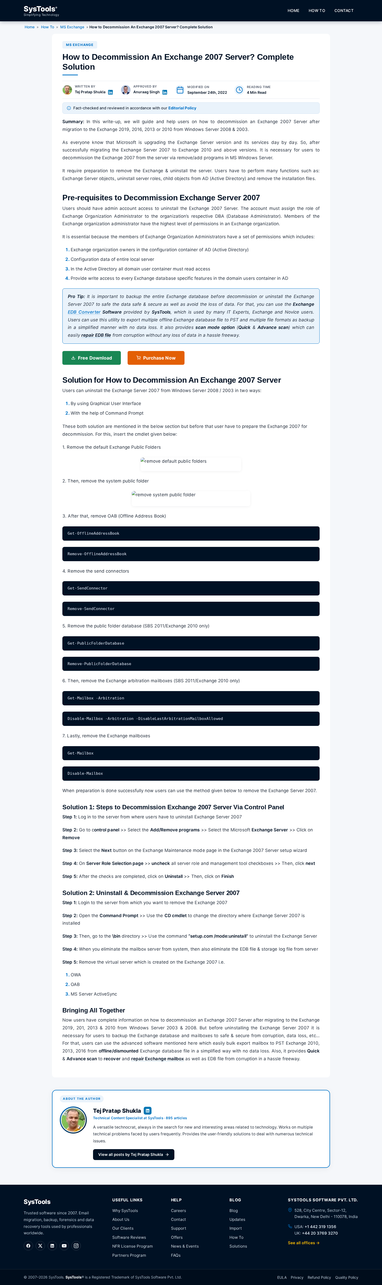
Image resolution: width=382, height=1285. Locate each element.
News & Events (185, 1246)
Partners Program (129, 1255)
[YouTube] (64, 1245)
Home (293, 10)
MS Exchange (72, 27)
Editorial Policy (182, 108)
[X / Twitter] (40, 1245)
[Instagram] (76, 1245)
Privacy (297, 1277)
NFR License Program (132, 1246)
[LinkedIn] (52, 1245)
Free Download (95, 358)
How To (317, 10)
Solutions (238, 1246)
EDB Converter (84, 312)
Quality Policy (346, 1277)
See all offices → (304, 1242)
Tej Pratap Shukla (90, 92)
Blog (233, 1210)
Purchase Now (159, 358)
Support (178, 1228)
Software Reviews (129, 1237)
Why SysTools (125, 1210)
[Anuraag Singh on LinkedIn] (165, 92)
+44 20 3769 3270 (320, 1233)
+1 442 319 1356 (320, 1226)
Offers (177, 1237)
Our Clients (123, 1228)
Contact (344, 10)
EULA (282, 1277)
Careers (178, 1210)
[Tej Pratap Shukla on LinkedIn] (110, 92)
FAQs (176, 1255)
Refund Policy (319, 1277)
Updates (237, 1219)
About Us (120, 1219)
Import (235, 1228)
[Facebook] (28, 1245)
